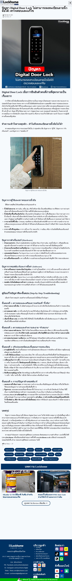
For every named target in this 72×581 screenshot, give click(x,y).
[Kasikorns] (43, 565)
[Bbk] (35, 569)
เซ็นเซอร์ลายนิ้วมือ (36, 459)
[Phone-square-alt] (57, 559)
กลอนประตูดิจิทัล (57, 449)
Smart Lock (47, 449)
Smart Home (39, 449)
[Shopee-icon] (57, 571)
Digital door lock (9, 449)
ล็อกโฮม (51, 454)
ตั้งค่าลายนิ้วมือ (19, 454)
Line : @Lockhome (16, 562)
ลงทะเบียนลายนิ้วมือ (41, 454)
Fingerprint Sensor (20, 449)
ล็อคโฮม (58, 454)
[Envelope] (61, 554)
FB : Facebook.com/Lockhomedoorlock (16, 565)
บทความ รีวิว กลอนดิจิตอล (43, 558)
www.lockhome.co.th (43, 437)
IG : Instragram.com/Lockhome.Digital (16, 568)
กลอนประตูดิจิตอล (25, 435)
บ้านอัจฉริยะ (30, 454)
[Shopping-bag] (66, 571)
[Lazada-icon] (62, 571)
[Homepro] (62, 576)
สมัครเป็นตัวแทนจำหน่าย (42, 556)
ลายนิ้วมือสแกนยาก (10, 459)
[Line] (61, 559)
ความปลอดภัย (9, 454)
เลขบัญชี (38, 547)
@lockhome (9, 437)
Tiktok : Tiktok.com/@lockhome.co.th (16, 570)
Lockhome (30, 449)
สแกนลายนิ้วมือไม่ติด (23, 459)
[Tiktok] (57, 554)
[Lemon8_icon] (66, 549)
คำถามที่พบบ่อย (40, 551)
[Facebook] (57, 549)
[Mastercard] (39, 565)
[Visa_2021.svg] (35, 565)
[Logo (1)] (57, 576)
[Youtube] (66, 554)
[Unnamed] (39, 569)
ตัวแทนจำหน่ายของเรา (42, 554)
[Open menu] (70, 2)
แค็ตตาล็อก (39, 549)
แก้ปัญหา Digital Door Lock (50, 459)
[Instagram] (61, 549)
